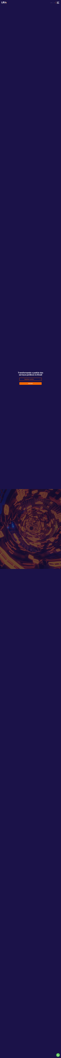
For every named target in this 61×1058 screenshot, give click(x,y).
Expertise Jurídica (29, 379)
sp (54, 2)
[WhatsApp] (58, 1055)
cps (51, 2)
